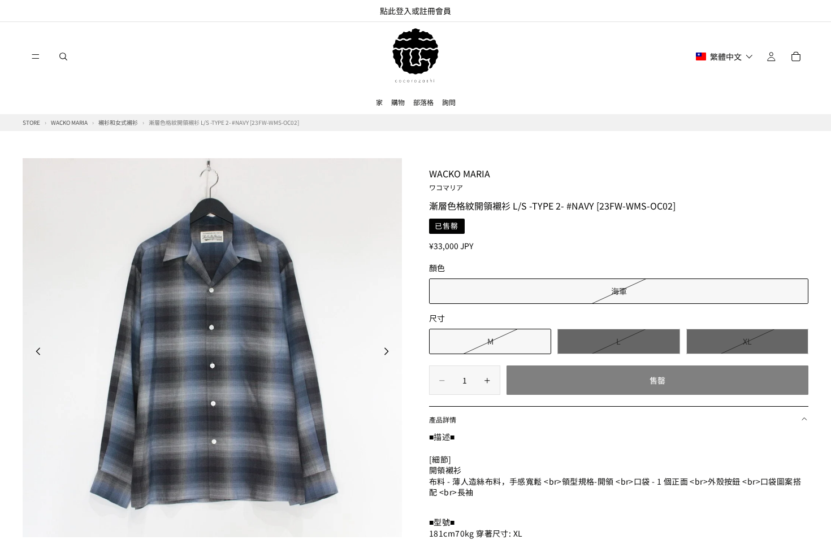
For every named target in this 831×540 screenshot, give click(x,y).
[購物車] (796, 56)
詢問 (449, 102)
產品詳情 (442, 419)
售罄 (657, 380)
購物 (398, 102)
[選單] (36, 56)
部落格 (423, 102)
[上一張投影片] (35, 353)
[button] (724, 56)
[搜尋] (63, 56)
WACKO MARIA (459, 179)
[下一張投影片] (389, 353)
